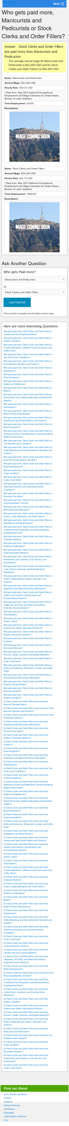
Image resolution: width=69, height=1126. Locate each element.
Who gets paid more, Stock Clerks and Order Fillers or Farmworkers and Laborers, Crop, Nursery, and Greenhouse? (28, 559)
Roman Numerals (12, 1105)
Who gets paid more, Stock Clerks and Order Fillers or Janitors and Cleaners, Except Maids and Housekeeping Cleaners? (28, 595)
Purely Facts (10, 2)
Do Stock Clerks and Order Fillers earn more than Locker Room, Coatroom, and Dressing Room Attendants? (26, 992)
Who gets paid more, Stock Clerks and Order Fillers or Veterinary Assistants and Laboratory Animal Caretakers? (28, 487)
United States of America (15, 1116)
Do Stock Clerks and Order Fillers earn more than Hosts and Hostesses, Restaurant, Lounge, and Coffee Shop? (28, 824)
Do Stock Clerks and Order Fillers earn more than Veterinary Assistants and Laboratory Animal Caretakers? (26, 930)
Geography (9, 1113)
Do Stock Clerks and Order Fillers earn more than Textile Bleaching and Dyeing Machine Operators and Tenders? (28, 920)
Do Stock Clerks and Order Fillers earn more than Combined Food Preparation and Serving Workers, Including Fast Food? (27, 982)
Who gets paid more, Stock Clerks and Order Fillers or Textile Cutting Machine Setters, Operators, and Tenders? (28, 579)
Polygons (8, 1102)
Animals (7, 1098)
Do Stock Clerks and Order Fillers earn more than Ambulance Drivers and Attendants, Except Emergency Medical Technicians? (28, 785)
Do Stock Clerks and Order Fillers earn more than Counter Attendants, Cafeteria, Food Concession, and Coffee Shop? (28, 870)
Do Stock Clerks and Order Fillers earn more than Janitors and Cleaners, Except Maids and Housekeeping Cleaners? (26, 847)
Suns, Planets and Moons (15, 1094)
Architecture (9, 1109)
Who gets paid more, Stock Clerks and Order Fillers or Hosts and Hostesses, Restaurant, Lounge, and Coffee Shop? (28, 668)
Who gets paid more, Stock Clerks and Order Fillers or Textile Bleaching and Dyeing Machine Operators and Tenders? (28, 450)
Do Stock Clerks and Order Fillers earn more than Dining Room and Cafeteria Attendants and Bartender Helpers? (28, 801)
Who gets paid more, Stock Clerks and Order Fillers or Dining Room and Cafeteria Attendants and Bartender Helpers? (28, 397)
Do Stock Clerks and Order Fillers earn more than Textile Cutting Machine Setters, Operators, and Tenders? (26, 1022)
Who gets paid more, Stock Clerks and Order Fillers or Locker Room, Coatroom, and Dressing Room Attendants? (28, 569)
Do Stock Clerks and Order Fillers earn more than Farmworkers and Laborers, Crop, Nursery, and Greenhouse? (26, 1058)
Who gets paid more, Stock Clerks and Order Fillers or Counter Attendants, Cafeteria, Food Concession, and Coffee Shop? (28, 348)
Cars (6, 1120)
